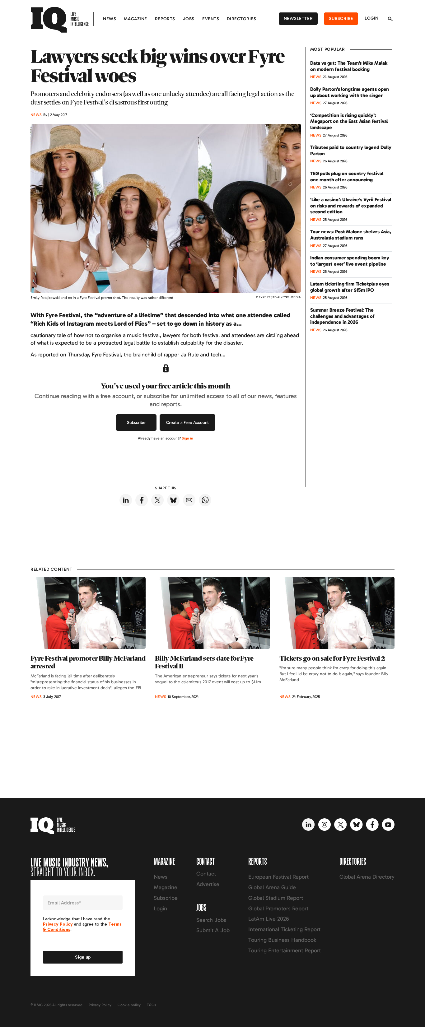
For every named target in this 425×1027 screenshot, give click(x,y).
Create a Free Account (187, 422)
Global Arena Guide (272, 887)
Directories (241, 18)
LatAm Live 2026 (268, 918)
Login (372, 18)
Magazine (135, 18)
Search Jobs (211, 920)
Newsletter (298, 18)
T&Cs (151, 1005)
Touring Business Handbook (282, 939)
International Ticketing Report (284, 929)
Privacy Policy (100, 1005)
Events (210, 18)
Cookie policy (129, 1005)
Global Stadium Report (275, 898)
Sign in (187, 438)
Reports (165, 18)
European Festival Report (278, 876)
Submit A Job (213, 930)
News (109, 18)
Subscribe (341, 18)
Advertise (207, 884)
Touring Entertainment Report (284, 950)
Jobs (188, 18)
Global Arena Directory (367, 876)
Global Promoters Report (278, 908)
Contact (206, 873)
